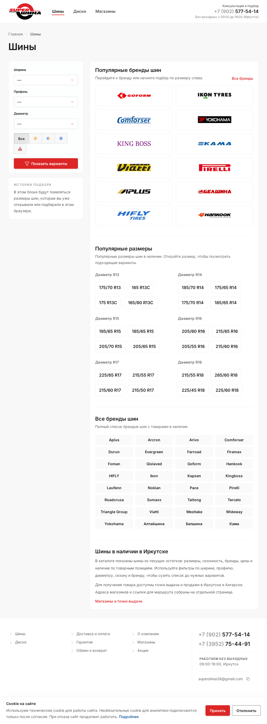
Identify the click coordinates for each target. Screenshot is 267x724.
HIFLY (114, 476)
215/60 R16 (227, 346)
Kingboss (234, 476)
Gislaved (154, 464)
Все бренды (242, 78)
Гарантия (84, 642)
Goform (194, 464)
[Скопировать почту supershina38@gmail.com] (248, 679)
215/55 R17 (143, 375)
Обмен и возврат (91, 650)
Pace (194, 488)
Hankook (234, 464)
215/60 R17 (110, 390)
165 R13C (141, 287)
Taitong (194, 500)
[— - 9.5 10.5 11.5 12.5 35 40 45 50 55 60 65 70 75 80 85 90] (46, 102)
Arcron (154, 440)
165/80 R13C (140, 302)
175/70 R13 (110, 287)
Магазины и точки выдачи (118, 601)
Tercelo (234, 500)
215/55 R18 (193, 375)
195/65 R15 (110, 331)
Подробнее (129, 716)
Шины (20, 633)
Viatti (154, 512)
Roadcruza (114, 500)
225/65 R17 (110, 375)
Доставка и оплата (93, 633)
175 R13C (108, 302)
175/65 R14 (226, 287)
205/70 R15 (110, 346)
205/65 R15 (144, 346)
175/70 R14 (193, 302)
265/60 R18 (226, 375)
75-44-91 (224, 644)
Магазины (146, 642)
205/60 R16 (193, 331)
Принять (218, 710)
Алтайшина (154, 523)
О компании (148, 633)
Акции (142, 650)
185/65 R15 (143, 331)
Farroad (194, 452)
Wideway (234, 512)
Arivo (194, 440)
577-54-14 (236, 11)
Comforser (234, 440)
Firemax (234, 452)
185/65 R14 (226, 302)
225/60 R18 (227, 390)
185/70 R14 (193, 287)
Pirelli (234, 488)
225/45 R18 (193, 390)
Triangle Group (114, 512)
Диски (20, 642)
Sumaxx (154, 500)
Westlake (194, 512)
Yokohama (114, 523)
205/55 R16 (193, 346)
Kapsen (194, 476)
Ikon (154, 476)
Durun (114, 452)
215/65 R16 (227, 331)
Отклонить (246, 710)
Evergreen (154, 452)
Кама (234, 523)
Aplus (114, 440)
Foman (114, 464)
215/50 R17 (143, 390)
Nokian (154, 488)
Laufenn (114, 488)
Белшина (194, 523)
